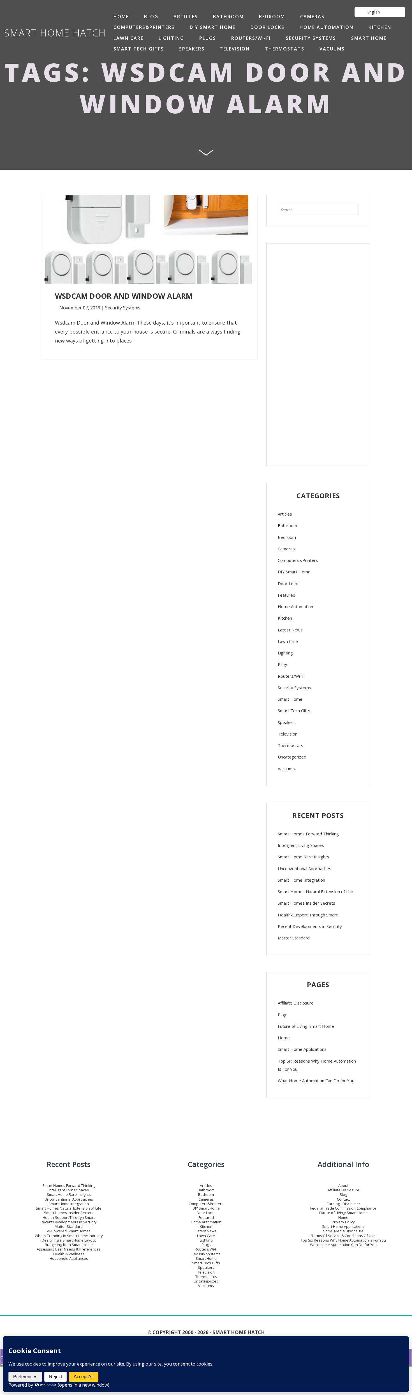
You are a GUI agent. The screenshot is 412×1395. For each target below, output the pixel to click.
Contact (343, 1199)
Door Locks (267, 27)
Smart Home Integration (301, 880)
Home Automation (326, 27)
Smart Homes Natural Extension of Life (315, 891)
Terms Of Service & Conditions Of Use (343, 1235)
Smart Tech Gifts (139, 49)
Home (284, 1037)
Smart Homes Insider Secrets (306, 903)
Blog (151, 16)
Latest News (290, 630)
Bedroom (272, 16)
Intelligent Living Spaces (301, 845)
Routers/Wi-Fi (251, 38)
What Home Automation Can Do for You (316, 1080)
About (343, 1185)
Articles (185, 16)
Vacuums (332, 49)
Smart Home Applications (302, 1049)
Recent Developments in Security (310, 926)
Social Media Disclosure (343, 1231)
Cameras (312, 16)
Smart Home (368, 38)
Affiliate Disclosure (296, 1003)
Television (235, 49)
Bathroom (228, 16)
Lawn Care (128, 38)
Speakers (192, 49)
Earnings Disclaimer (343, 1203)
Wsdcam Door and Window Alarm (243, 88)
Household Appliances (69, 1258)
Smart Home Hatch (55, 33)
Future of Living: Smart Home (306, 1026)
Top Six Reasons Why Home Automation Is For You (317, 1065)
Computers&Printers (144, 27)
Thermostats (284, 49)
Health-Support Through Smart (308, 915)
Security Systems (311, 38)
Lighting (171, 38)
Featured (286, 595)
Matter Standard (294, 938)
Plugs (207, 38)
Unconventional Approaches (304, 868)
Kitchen (380, 27)
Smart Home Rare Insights (303, 856)
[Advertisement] (318, 352)
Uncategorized (292, 757)
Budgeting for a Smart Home (69, 1244)
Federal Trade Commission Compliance (343, 1208)
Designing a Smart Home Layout (69, 1240)
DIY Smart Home (212, 27)
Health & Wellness (68, 1254)
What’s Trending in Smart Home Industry (69, 1235)
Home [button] (121, 16)
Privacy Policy (343, 1222)
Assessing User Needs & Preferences (69, 1249)
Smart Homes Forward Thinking (308, 833)
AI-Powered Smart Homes (69, 1231)
